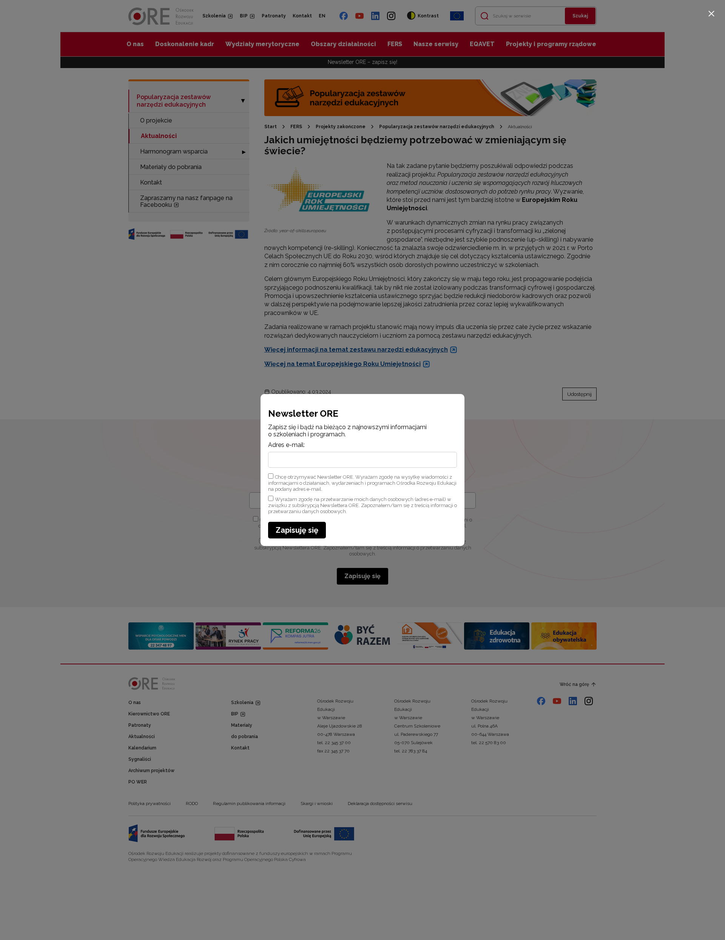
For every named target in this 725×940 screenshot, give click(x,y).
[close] (711, 14)
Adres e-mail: (286, 445)
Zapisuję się (297, 530)
